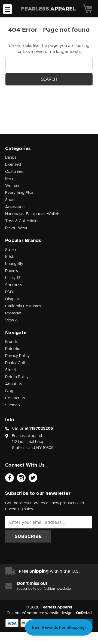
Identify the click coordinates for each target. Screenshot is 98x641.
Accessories (15, 207)
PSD (9, 292)
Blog (9, 391)
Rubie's (11, 271)
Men (9, 179)
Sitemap (12, 405)
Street (10, 370)
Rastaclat (13, 313)
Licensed (13, 165)
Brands (11, 342)
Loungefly (14, 264)
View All (12, 320)
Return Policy (17, 377)
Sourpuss (13, 285)
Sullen (10, 250)
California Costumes (23, 306)
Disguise (12, 299)
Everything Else (19, 193)
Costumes (14, 172)
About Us (13, 384)
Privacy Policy (17, 356)
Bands (10, 158)
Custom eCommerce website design (39, 613)
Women (12, 186)
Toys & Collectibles (22, 221)
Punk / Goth (15, 363)
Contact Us (15, 398)
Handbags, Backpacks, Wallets (32, 214)
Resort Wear (16, 228)
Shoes (10, 200)
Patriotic (12, 349)
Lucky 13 (12, 278)
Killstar (11, 257)
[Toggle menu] (7, 9)
